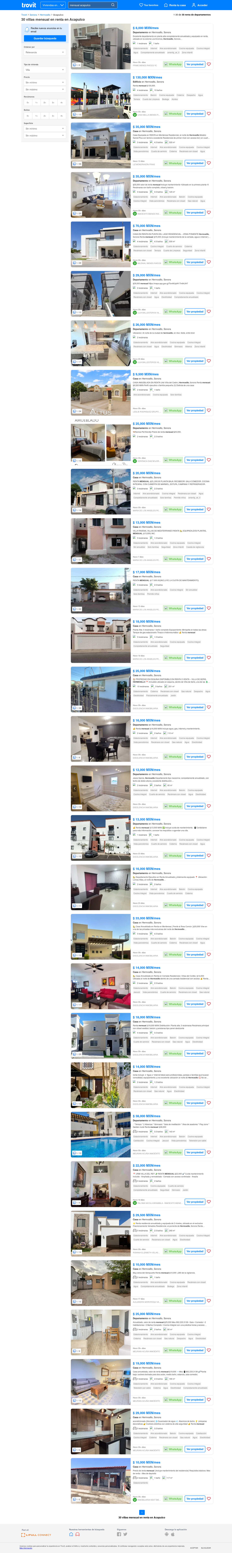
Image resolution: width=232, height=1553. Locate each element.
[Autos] (77, 1535)
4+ (62, 102)
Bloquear (206, 1548)
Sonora (33, 14)
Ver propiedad (195, 64)
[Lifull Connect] (36, 1536)
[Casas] (71, 1535)
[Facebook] (119, 1535)
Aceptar (194, 1548)
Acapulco (58, 14)
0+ (28, 102)
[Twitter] (125, 1535)
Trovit (24, 14)
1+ (36, 102)
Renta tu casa (177, 5)
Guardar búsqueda (45, 38)
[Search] (113, 5)
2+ (45, 102)
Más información (26, 1548)
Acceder (202, 5)
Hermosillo (45, 14)
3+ (53, 102)
